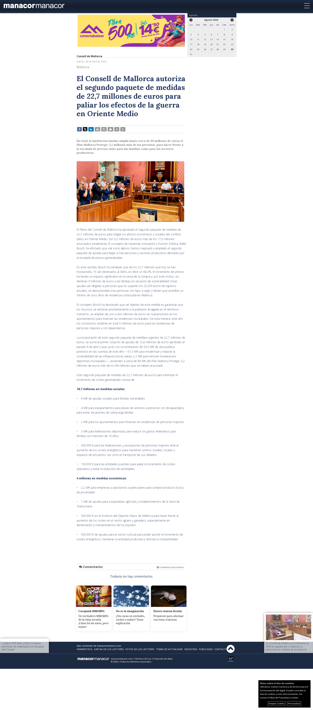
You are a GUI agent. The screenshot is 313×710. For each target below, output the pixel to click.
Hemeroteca (84, 649)
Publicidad (206, 649)
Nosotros (190, 649)
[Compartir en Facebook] (79, 129)
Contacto (220, 649)
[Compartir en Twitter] (85, 129)
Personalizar (294, 703)
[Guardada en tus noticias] (104, 129)
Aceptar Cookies (277, 703)
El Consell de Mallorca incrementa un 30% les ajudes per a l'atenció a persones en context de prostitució (287, 646)
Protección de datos (163, 658)
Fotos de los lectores (139, 649)
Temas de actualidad (169, 649)
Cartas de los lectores (109, 649)
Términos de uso (142, 658)
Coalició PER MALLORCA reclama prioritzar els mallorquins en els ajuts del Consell (23, 646)
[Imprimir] (97, 129)
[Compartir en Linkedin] (91, 129)
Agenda (193, 15)
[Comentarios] (110, 129)
